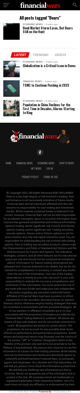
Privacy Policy (30, 177)
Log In (49, 168)
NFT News (36, 168)
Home (8, 163)
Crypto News (66, 163)
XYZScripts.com (62, 391)
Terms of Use (50, 177)
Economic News (46, 163)
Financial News (24, 163)
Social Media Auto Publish (23, 391)
